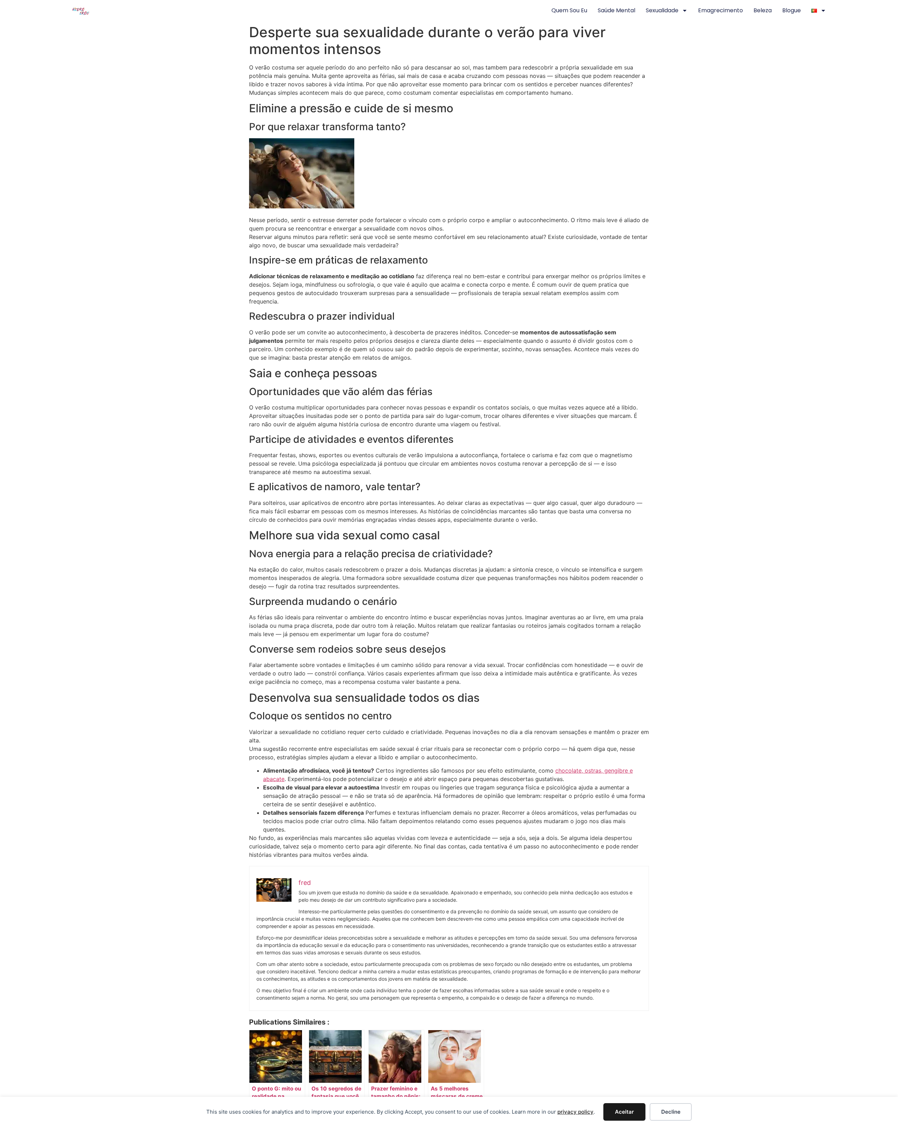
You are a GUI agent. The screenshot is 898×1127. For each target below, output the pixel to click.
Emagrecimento (720, 10)
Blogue (791, 10)
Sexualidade (662, 10)
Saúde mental (616, 10)
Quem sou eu (569, 10)
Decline (671, 1111)
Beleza (762, 10)
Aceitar (624, 1111)
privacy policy (575, 1111)
